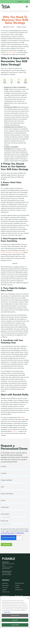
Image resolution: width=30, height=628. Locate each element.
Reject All (14, 620)
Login (26, 1)
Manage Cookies (15, 615)
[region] (15, 612)
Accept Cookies (15, 625)
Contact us (15, 431)
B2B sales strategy (11, 52)
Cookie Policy (7, 612)
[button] (26, 6)
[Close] (28, 598)
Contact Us (20, 1)
